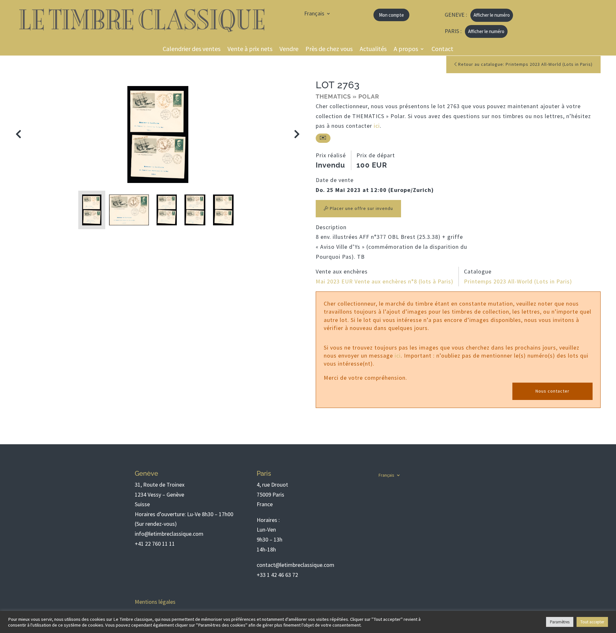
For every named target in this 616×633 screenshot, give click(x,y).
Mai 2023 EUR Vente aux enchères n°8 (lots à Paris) (384, 281)
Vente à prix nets (249, 50)
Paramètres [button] (559, 622)
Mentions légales (155, 601)
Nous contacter (552, 391)
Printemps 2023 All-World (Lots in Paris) (518, 281)
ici (377, 125)
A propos (406, 50)
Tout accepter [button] (592, 622)
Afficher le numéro (492, 15)
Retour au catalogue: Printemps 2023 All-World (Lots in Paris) (525, 64)
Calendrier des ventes (191, 50)
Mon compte (391, 15)
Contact (442, 50)
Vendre (288, 50)
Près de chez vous (329, 50)
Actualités (373, 50)
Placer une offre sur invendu (361, 208)
